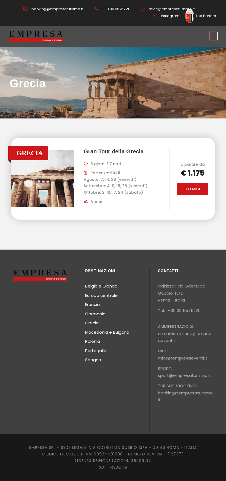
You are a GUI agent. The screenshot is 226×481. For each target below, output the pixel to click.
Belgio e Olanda (101, 286)
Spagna (93, 360)
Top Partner (205, 15)
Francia (92, 304)
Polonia (92, 341)
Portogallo (95, 350)
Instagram (170, 15)
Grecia (92, 323)
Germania (95, 314)
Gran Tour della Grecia (114, 151)
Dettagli (192, 189)
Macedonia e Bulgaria (107, 332)
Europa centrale (101, 295)
